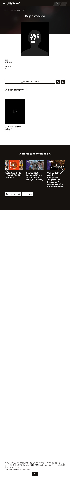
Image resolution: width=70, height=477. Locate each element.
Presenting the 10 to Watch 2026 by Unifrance (13, 175)
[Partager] (58, 82)
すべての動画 (28, 194)
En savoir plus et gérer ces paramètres (17, 469)
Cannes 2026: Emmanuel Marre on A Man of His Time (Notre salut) (34, 176)
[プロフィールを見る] (63, 4)
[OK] (35, 474)
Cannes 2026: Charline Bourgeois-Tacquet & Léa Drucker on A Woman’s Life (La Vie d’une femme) (55, 180)
